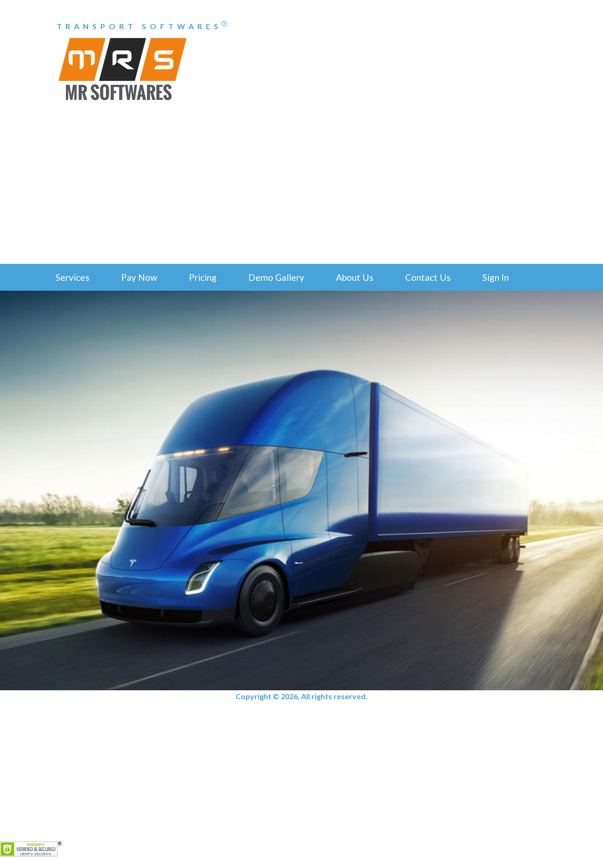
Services (73, 277)
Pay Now (139, 277)
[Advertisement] (301, 193)
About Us (355, 277)
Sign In (495, 277)
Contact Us (428, 277)
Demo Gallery (276, 277)
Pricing (203, 277)
